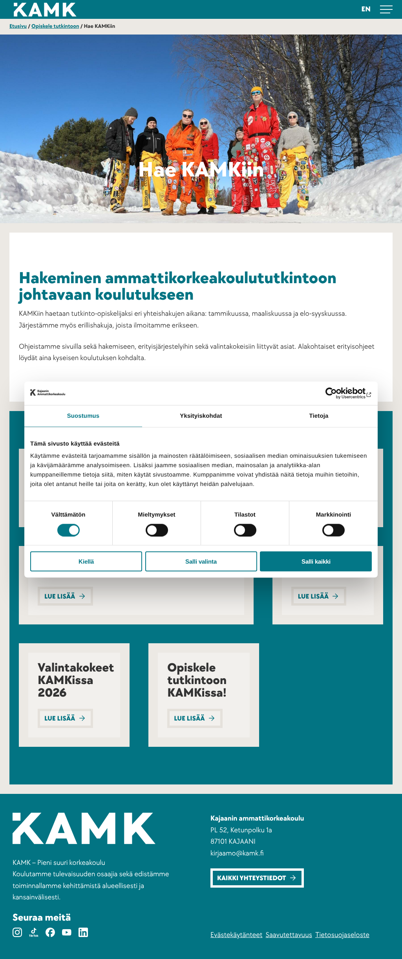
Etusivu (18, 26)
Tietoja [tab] (319, 415)
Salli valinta (201, 561)
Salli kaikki (316, 561)
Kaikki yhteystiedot (251, 878)
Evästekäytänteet (236, 934)
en (366, 9)
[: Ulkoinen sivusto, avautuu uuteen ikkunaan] (337, 393)
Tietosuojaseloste (342, 934)
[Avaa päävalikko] (386, 9)
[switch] (157, 530)
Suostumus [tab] (83, 415)
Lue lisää (59, 597)
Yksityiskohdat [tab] (201, 415)
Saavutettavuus (289, 934)
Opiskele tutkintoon (55, 26)
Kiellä (86, 561)
